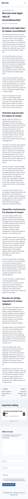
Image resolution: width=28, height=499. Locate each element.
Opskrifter (8, 10)
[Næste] (24, 414)
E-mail (5, 468)
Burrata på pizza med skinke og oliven (6, 392)
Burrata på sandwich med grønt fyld (22, 392)
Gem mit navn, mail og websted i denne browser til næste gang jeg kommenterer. (14, 479)
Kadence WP (14, 494)
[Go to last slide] (4, 414)
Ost (13, 10)
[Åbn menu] (25, 3)
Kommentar (6, 438)
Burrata (5, 23)
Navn (5, 461)
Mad (3, 10)
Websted (5, 475)
